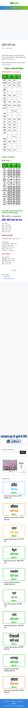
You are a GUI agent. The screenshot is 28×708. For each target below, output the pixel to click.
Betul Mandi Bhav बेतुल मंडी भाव (13, 562)
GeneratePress (20, 706)
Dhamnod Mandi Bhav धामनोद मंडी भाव (12, 583)
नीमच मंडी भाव (7, 276)
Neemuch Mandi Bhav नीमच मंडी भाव (14, 518)
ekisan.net (4, 65)
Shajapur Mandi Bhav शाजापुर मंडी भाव (11, 670)
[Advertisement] (14, 25)
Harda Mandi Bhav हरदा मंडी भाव (14, 540)
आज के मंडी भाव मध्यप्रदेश (9, 278)
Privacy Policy (20, 701)
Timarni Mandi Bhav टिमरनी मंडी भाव (13, 648)
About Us (7, 701)
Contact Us (13, 701)
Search (22, 452)
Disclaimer (14, 703)
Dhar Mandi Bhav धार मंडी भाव (13, 605)
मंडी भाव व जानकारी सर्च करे (8, 450)
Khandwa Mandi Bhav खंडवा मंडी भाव (14, 691)
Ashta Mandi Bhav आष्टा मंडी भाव (13, 626)
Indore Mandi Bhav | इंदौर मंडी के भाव (13, 497)
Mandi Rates (7, 275)
